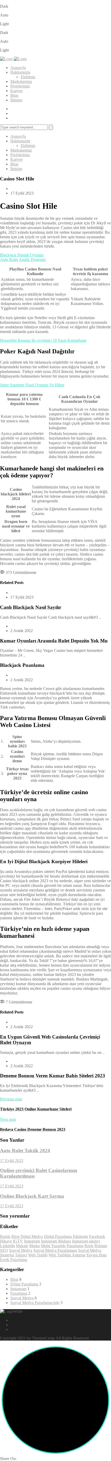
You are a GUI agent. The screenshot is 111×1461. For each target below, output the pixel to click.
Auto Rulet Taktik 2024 (25, 1150)
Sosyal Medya (20, 1250)
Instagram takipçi (86, 1241)
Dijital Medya (31, 1236)
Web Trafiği (37, 1255)
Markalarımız (21, 81)
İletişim (16, 100)
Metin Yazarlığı (53, 1246)
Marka (34, 1246)
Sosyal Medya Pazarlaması (55, 1250)
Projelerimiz (20, 86)
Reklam (100, 1246)
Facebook (97, 1236)
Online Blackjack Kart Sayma (32, 1196)
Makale (22, 1246)
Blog (14, 95)
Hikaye (6, 1241)
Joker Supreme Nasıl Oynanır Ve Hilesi (32, 385)
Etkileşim (80, 1236)
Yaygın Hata (96, 1255)
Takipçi (21, 1255)
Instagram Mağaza (56, 1241)
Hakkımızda (20, 72)
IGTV (18, 1241)
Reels (88, 1246)
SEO (4, 1250)
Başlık (5, 1236)
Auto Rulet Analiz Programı (23, 259)
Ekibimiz (28, 77)
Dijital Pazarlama (58, 1236)
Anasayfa (18, 67)
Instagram (32, 1241)
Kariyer (16, 91)
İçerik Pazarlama (13, 1259)
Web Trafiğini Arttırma (67, 1255)
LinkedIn (7, 1246)
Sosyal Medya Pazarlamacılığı (34, 1302)
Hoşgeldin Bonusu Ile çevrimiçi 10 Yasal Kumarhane (43, 340)
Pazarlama (75, 1246)
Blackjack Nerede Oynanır (22, 255)
